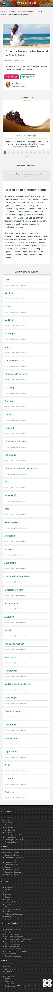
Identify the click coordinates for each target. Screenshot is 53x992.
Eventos (11, 11)
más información (19, 86)
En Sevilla (9, 827)
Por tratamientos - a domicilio (16, 842)
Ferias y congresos (12, 860)
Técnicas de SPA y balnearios (16, 951)
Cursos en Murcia (12, 877)
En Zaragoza (10, 830)
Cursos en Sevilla (12, 870)
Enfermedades (11, 902)
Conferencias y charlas (14, 857)
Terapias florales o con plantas (17, 941)
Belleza (8, 895)
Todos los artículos (12, 919)
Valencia (26, 177)
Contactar (11, 77)
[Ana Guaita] (8, 84)
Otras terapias (10, 954)
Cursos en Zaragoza (13, 872)
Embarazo (9, 899)
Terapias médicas (12, 946)
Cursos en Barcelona (13, 865)
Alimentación (10, 887)
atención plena (29, 196)
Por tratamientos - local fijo (15, 837)
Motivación (9, 904)
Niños (7, 907)
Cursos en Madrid (12, 862)
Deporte (8, 897)
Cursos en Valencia (12, 867)
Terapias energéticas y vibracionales (19, 939)
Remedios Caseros (12, 916)
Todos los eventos (12, 852)
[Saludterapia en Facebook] (45, 981)
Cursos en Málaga (12, 874)
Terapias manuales (12, 944)
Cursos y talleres (11, 855)
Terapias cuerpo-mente (14, 937)
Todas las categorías (13, 956)
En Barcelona (10, 823)
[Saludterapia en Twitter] (49, 981)
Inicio (3, 11)
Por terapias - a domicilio (14, 840)
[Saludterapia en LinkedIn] (45, 985)
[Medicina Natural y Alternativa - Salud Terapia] (26, 3)
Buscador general (12, 818)
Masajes (8, 932)
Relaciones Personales (14, 914)
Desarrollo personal (12, 929)
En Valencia (9, 825)
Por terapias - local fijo (13, 835)
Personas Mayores (12, 909)
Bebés (7, 892)
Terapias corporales (12, 934)
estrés (15, 218)
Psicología (9, 912)
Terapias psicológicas (13, 949)
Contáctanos (10, 986)
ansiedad (24, 218)
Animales (8, 890)
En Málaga (9, 832)
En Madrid (9, 820)
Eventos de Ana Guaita (26, 11)
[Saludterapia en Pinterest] (49, 985)
